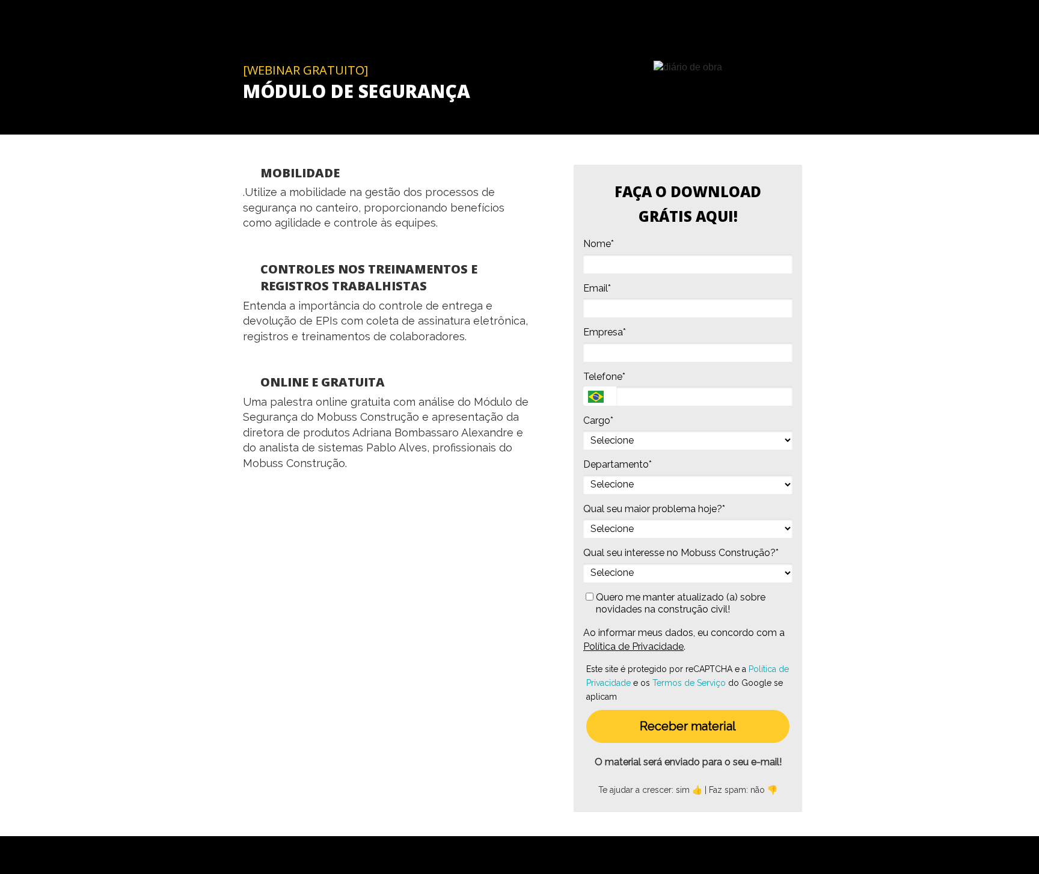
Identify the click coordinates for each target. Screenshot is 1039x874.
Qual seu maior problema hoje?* (654, 509)
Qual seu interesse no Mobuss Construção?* (681, 552)
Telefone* (604, 376)
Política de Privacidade (633, 646)
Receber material (688, 726)
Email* (597, 288)
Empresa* (604, 332)
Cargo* (598, 420)
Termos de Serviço (689, 683)
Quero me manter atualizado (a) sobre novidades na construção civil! (679, 603)
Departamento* (617, 464)
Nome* (598, 243)
